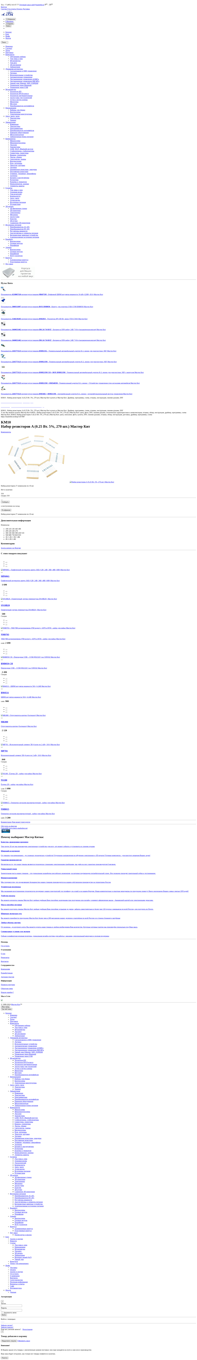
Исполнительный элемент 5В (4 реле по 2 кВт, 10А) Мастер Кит (26, 755)
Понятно (5, 1358)
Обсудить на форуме (9, 826)
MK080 (4, 722)
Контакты (5, 961)
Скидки (4, 9)
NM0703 (5, 634)
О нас (3, 954)
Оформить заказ (24, 1341)
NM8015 (5, 809)
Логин (3, 1303)
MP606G (5, 576)
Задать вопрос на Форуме (11, 548)
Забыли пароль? (7, 1327)
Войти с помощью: (8, 1319)
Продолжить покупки (9, 1341)
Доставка (26, 9)
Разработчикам (7, 973)
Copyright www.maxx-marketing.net (14, 828)
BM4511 (5, 692)
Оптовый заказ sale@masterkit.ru (31, 5)
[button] (10, 19)
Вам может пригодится (21, 822)
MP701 (4, 751)
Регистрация (27, 1329)
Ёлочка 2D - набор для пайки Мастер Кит (17, 784)
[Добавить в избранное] (6, 566)
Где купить (11, 9)
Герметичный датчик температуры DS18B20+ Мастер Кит (23, 610)
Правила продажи (8, 985)
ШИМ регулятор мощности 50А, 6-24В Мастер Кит (21, 697)
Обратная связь (7, 988)
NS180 (4, 780)
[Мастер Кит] (7, 15)
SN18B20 (5, 605)
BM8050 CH (7, 663)
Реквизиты (5, 957)
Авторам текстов (7, 977)
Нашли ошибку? (7, 992)
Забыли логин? (7, 1325)
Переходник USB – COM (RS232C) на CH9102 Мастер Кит (24, 668)
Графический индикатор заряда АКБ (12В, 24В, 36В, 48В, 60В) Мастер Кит (30, 581)
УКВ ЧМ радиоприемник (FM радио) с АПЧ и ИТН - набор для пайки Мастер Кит (33, 639)
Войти (4, 1315)
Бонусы (4, 7)
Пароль (4, 1308)
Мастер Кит (15, 1004)
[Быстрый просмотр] (6, 562)
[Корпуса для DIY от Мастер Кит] (18, 278)
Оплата (19, 9)
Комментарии (6, 822)
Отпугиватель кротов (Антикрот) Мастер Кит (19, 726)
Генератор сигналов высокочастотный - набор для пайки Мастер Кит (28, 814)
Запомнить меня (10, 1313)
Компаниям (5, 969)
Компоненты (6, 432)
